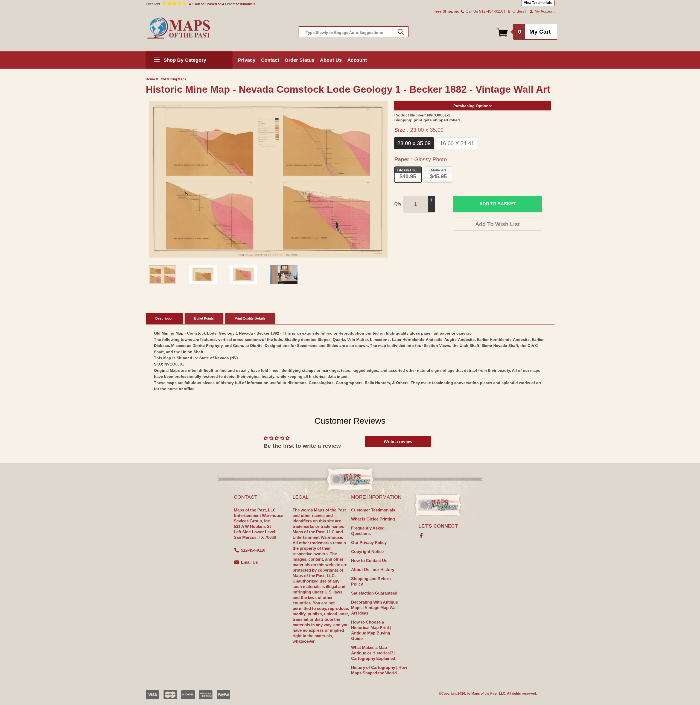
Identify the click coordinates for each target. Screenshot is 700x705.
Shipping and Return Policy (371, 581)
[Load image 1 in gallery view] (162, 274)
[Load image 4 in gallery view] (284, 274)
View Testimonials (538, 3)
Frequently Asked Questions (367, 531)
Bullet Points (204, 318)
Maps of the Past (484, 693)
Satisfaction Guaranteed (374, 593)
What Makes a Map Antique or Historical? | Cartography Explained (373, 653)
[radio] (414, 143)
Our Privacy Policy (369, 542)
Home (150, 79)
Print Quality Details (250, 318)
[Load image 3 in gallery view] (243, 274)
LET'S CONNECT (438, 526)
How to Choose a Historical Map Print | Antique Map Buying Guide (371, 630)
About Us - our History (372, 569)
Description (164, 318)
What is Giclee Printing (373, 519)
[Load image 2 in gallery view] (203, 274)
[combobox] (354, 31)
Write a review (398, 441)
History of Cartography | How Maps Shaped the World (379, 670)
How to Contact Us (369, 560)
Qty (397, 203)
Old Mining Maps (173, 79)
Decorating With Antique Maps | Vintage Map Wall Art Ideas (374, 607)
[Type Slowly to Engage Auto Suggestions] (401, 32)
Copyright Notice (367, 551)
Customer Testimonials (373, 510)
